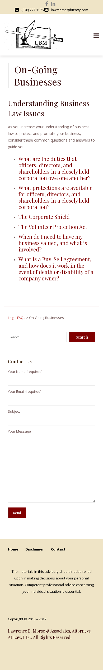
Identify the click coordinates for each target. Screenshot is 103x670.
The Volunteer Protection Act (52, 226)
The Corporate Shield (44, 216)
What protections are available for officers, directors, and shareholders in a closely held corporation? (55, 197)
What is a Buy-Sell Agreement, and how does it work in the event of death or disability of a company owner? (55, 268)
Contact (58, 549)
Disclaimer (34, 549)
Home (13, 549)
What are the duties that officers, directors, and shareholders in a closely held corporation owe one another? (54, 168)
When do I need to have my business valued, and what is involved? (52, 243)
